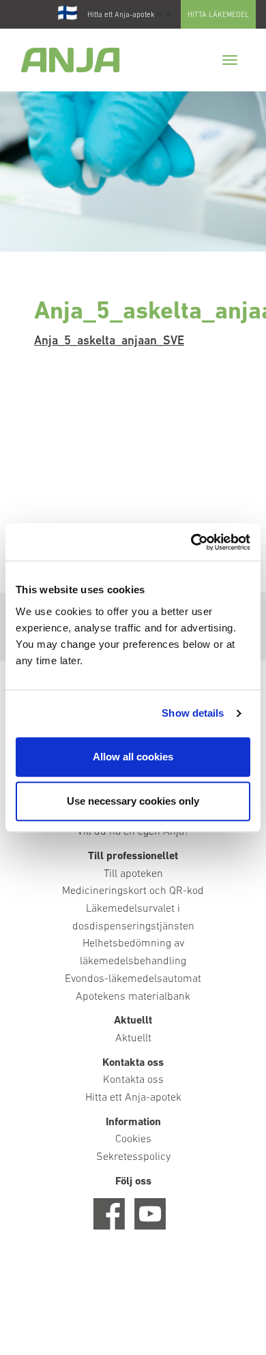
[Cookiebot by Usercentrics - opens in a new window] (191, 542)
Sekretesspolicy (133, 1157)
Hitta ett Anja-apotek (121, 15)
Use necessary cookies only (133, 801)
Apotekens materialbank (133, 997)
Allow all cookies (133, 756)
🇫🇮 (67, 14)
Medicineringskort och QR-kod (133, 891)
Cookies (133, 1139)
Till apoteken (133, 874)
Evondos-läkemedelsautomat (133, 979)
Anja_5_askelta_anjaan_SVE (109, 342)
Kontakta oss (133, 1080)
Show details (193, 713)
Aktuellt (133, 1038)
